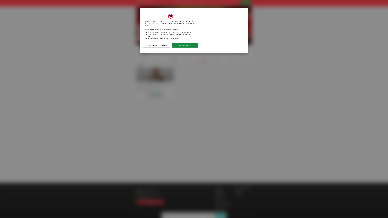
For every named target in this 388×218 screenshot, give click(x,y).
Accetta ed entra (185, 45)
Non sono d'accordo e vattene (157, 45)
